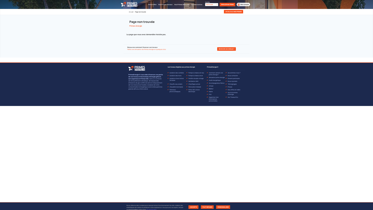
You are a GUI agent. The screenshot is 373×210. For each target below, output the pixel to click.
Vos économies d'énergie (233, 93)
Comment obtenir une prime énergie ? (216, 74)
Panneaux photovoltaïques (175, 90)
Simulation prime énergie (217, 77)
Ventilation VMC (193, 81)
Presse (230, 87)
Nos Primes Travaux (165, 5)
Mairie (211, 91)
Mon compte (245, 4)
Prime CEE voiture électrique (194, 90)
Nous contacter (233, 76)
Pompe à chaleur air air (195, 76)
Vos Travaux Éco (233, 97)
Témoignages (232, 84)
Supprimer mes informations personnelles (214, 99)
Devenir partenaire (234, 78)
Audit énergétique (215, 80)
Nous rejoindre (232, 81)
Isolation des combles (177, 73)
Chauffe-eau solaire (176, 84)
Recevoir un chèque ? (226, 49)
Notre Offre (152, 5)
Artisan (211, 86)
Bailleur (211, 89)
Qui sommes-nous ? (234, 73)
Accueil (131, 12)
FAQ (210, 94)
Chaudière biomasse (176, 87)
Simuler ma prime (227, 4)
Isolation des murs (175, 76)
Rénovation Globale (194, 87)
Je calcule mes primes (233, 12)
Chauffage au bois (194, 84)
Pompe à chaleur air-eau (196, 73)
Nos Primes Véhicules (181, 5)
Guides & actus (196, 5)
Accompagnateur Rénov (216, 83)
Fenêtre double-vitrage (196, 78)
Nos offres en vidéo (234, 90)
